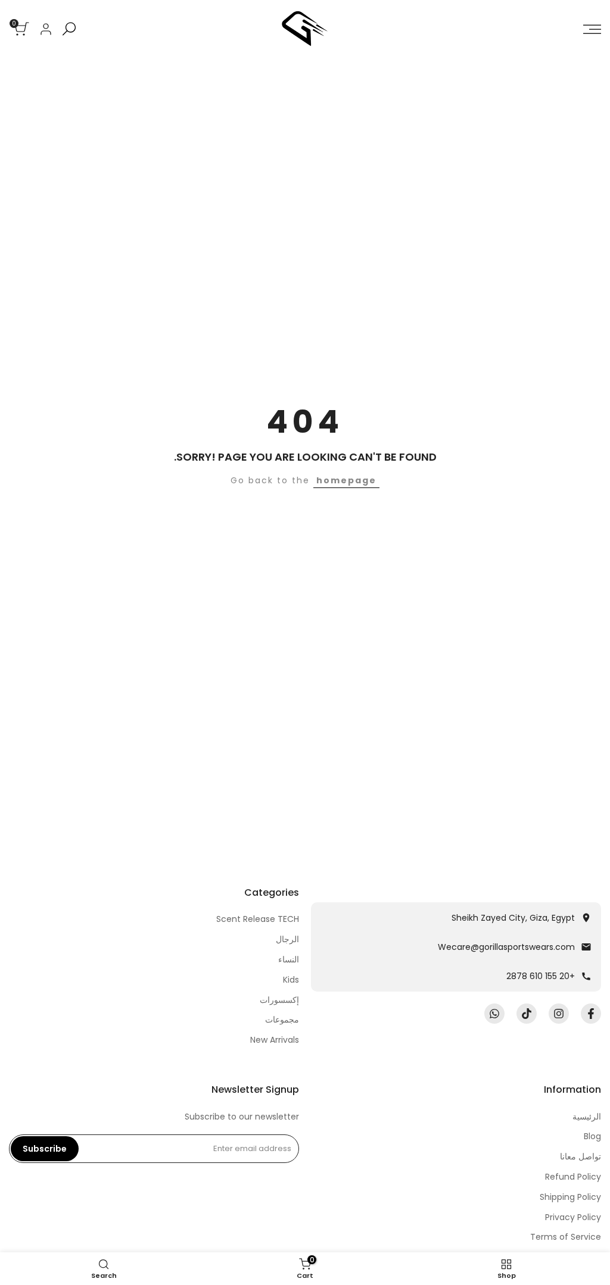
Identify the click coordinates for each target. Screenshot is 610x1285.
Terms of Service (565, 1237)
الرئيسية (586, 1117)
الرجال (287, 939)
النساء (288, 959)
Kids (291, 980)
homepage (346, 480)
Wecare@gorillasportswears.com (506, 947)
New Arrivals (274, 1040)
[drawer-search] (69, 29)
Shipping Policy (570, 1197)
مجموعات (282, 1020)
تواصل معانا (580, 1156)
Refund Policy (573, 1177)
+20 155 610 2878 (540, 976)
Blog (592, 1136)
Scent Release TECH (257, 919)
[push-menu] (592, 29)
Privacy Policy (573, 1217)
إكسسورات (279, 1000)
